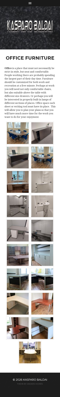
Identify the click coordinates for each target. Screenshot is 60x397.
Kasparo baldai (35, 379)
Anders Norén (35, 384)
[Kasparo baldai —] (30, 28)
